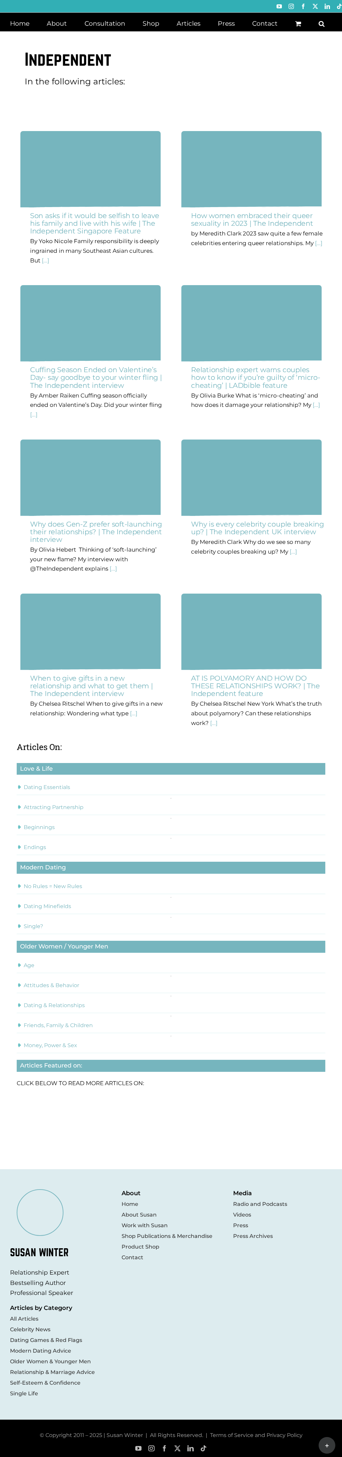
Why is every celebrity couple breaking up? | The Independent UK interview (257, 528)
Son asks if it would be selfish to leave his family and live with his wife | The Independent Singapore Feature (94, 223)
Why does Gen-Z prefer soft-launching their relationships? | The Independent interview (96, 532)
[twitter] (177, 1448)
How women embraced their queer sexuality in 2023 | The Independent (252, 219)
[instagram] (151, 1448)
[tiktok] (203, 1448)
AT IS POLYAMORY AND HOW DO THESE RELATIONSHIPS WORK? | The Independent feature (255, 686)
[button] (322, 23)
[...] (44, 260)
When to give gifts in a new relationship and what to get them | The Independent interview (91, 686)
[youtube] (138, 1448)
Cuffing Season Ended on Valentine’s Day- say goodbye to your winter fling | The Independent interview (96, 377)
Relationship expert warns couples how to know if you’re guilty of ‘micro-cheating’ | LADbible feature (255, 377)
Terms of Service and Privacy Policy (256, 1435)
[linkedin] (190, 1448)
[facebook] (164, 1448)
